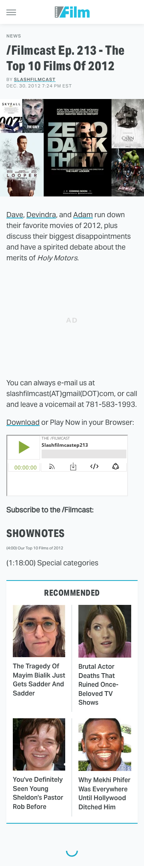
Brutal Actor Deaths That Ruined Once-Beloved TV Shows (98, 684)
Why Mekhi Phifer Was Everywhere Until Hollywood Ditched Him (104, 793)
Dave (14, 214)
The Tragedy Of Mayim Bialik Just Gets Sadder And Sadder (39, 679)
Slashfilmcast (35, 79)
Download (23, 422)
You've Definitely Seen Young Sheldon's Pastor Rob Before (38, 793)
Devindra (41, 214)
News (13, 36)
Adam (83, 214)
